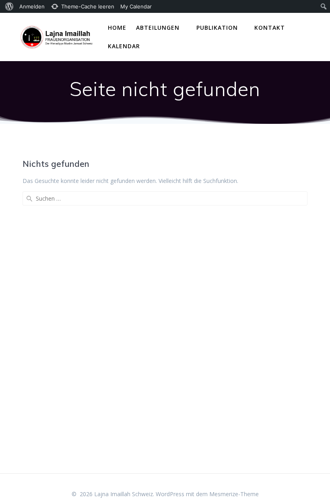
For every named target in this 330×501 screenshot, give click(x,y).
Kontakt (269, 27)
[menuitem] (8, 6)
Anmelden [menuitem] (32, 6)
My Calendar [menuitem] (136, 6)
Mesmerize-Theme (234, 494)
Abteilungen (157, 27)
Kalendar (124, 46)
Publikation (217, 27)
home (117, 27)
